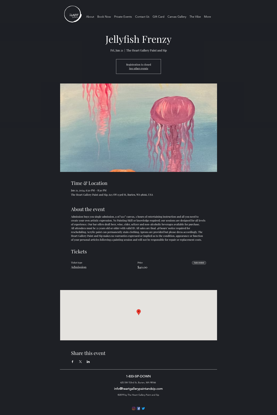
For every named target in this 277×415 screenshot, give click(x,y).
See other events (138, 68)
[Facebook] (138, 408)
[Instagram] (133, 408)
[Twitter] (143, 408)
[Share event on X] (80, 361)
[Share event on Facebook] (72, 361)
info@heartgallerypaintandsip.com (138, 388)
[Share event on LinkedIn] (88, 361)
